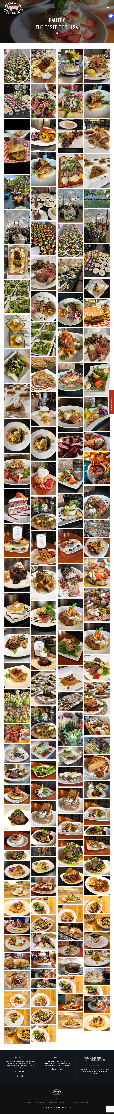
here (97, 1071)
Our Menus (27, 1102)
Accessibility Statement (82, 1102)
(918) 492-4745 (94, 1065)
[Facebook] (17, 1076)
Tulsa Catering (39, 1102)
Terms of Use (52, 1102)
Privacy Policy (65, 1102)
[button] (111, 16)
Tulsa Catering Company (96, 1069)
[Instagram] (22, 1076)
